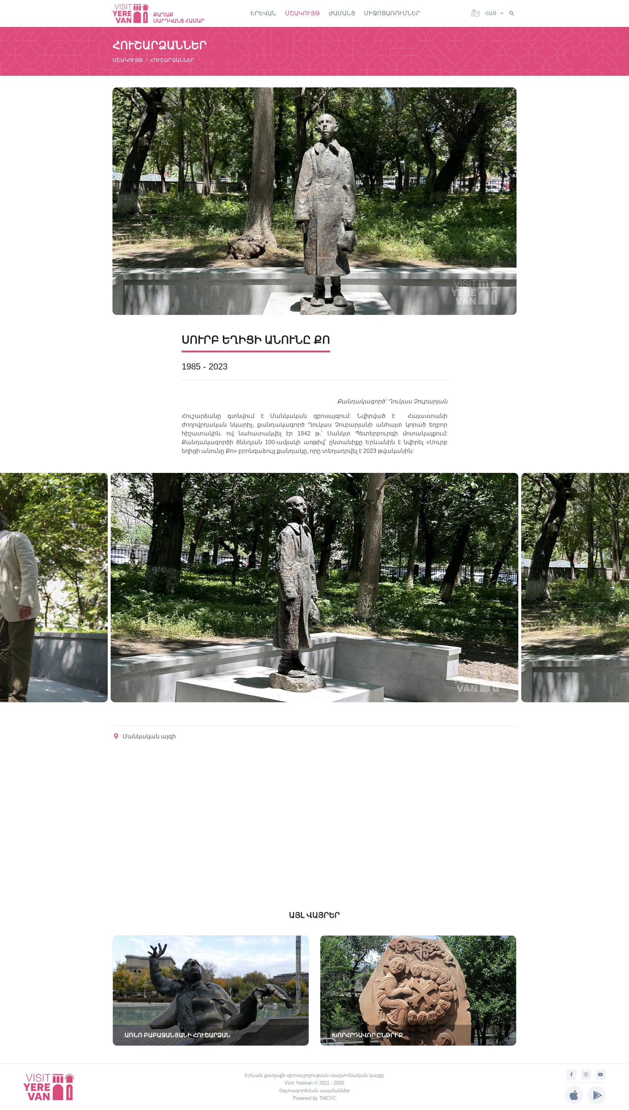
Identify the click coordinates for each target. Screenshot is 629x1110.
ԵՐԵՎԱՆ (263, 13)
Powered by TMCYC (314, 1098)
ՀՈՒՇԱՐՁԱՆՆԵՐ (172, 60)
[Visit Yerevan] (134, 13)
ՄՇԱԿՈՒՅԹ (302, 13)
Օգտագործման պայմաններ (314, 1090)
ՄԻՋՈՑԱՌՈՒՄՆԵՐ (392, 13)
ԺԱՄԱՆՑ (342, 13)
